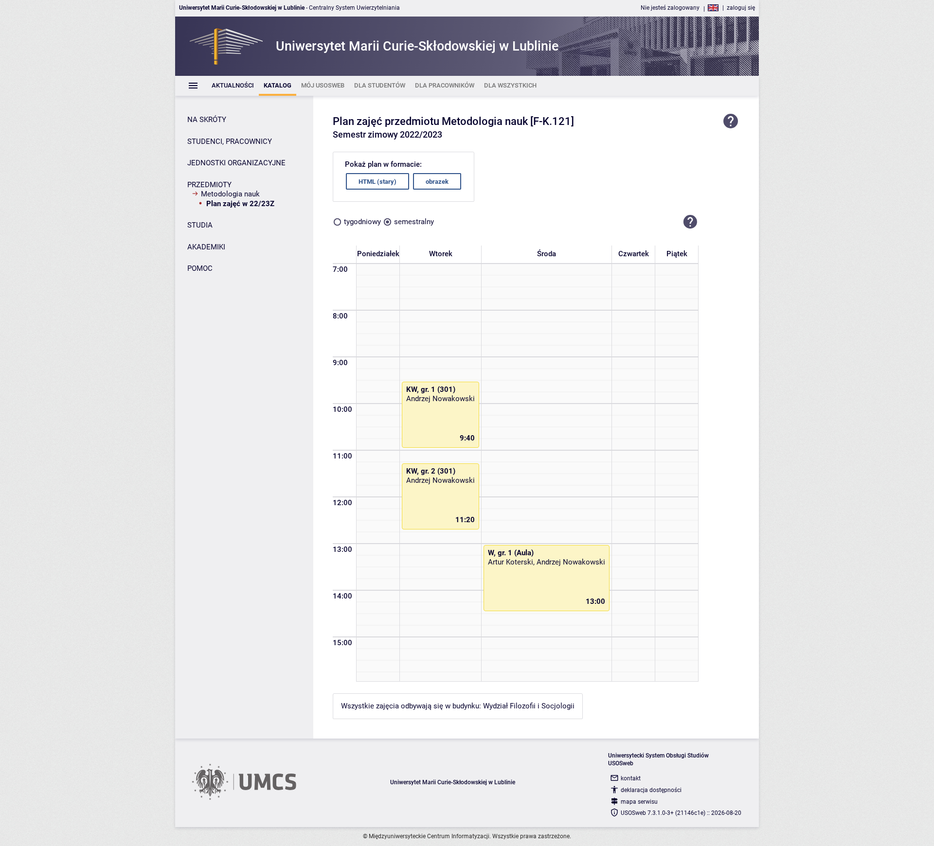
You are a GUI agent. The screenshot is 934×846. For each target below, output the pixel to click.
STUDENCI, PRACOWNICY (229, 141)
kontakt (631, 778)
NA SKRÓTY (206, 119)
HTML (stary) (377, 181)
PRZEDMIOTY (209, 184)
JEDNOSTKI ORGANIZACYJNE (236, 163)
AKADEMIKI (206, 247)
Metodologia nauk (230, 194)
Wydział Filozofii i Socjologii (529, 706)
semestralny (414, 221)
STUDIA (200, 225)
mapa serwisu (639, 801)
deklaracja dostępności (651, 790)
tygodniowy (362, 221)
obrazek (437, 181)
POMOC (200, 268)
